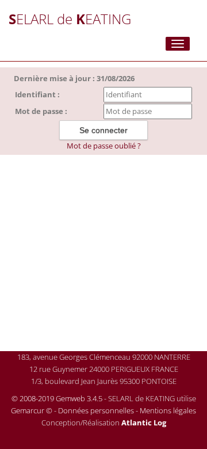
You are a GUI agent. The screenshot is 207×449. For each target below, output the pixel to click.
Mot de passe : (41, 111)
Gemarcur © (31, 410)
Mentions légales (168, 410)
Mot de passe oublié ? (104, 145)
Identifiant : (37, 94)
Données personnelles (96, 410)
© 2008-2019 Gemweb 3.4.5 (57, 398)
